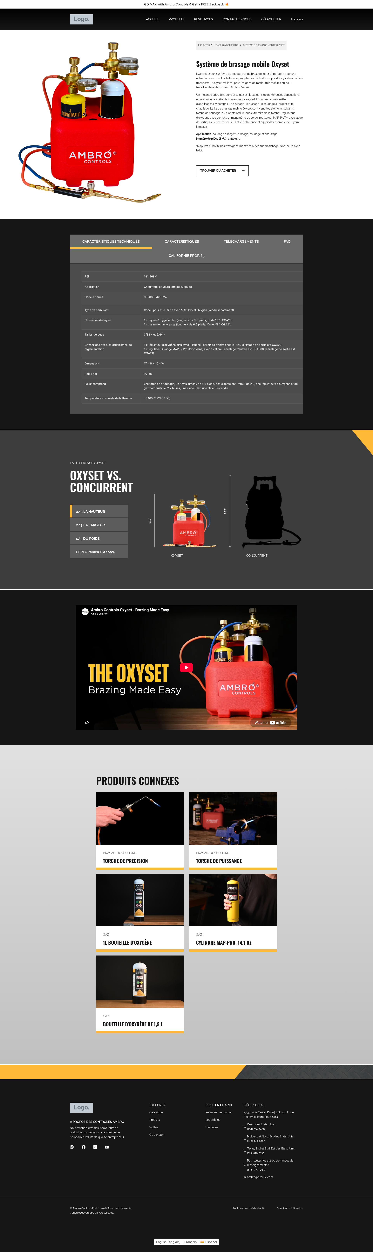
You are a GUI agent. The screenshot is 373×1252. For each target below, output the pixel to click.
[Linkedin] (95, 1147)
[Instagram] (72, 1147)
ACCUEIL (152, 19)
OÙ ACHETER (271, 19)
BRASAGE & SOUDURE (119, 853)
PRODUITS (176, 19)
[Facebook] (83, 1147)
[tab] (111, 242)
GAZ (106, 934)
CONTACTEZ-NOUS (237, 19)
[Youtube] (107, 1147)
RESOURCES (203, 19)
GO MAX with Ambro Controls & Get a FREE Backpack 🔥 (186, 4)
